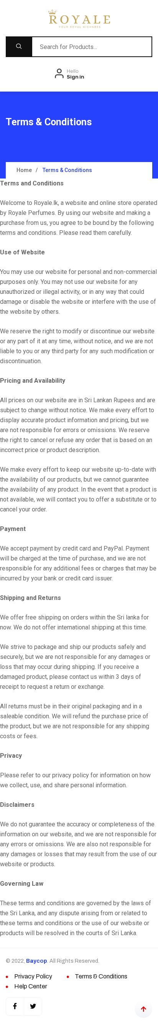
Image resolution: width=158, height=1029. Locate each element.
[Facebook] (15, 1006)
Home (24, 170)
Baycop (36, 961)
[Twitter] (33, 1006)
